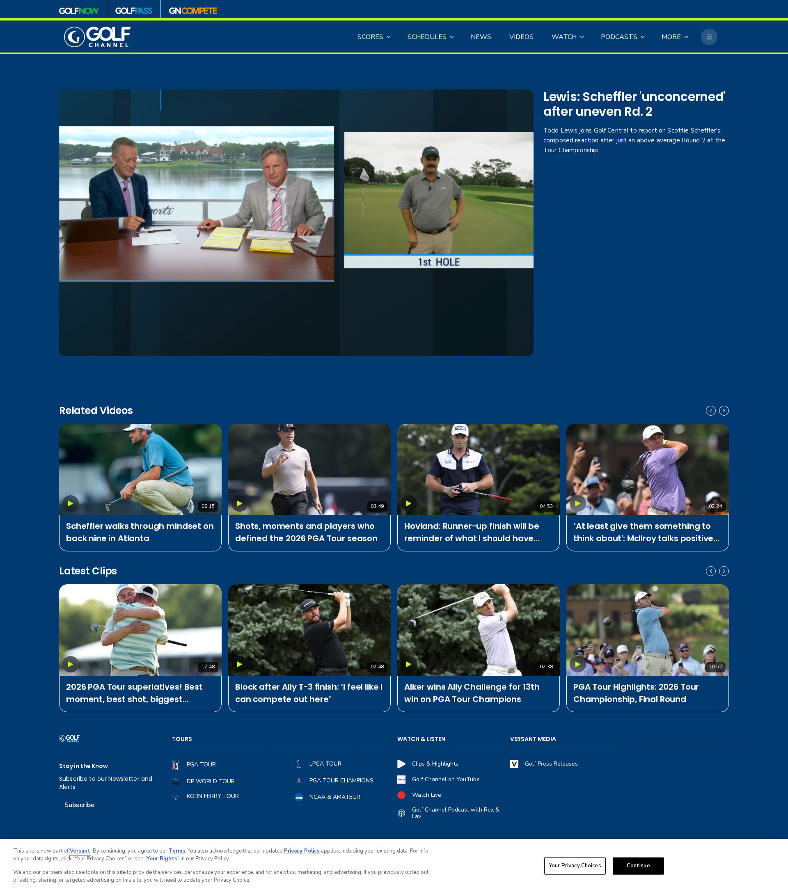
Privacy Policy (302, 851)
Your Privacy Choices (575, 865)
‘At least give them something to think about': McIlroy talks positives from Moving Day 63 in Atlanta (645, 532)
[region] (394, 866)
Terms (177, 851)
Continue (638, 865)
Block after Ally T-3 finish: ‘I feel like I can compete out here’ (309, 693)
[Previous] (711, 411)
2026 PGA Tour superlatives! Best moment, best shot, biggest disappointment (134, 693)
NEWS (481, 36)
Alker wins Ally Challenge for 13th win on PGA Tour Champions (472, 693)
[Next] (724, 411)
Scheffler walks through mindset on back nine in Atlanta (140, 532)
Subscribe (79, 804)
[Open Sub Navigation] (389, 37)
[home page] (97, 37)
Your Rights (162, 858)
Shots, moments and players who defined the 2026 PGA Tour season (306, 532)
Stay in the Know (83, 766)
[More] (709, 37)
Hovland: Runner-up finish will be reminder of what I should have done (471, 532)
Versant (80, 851)
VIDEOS (521, 36)
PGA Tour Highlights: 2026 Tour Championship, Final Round (636, 693)
